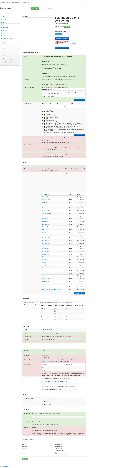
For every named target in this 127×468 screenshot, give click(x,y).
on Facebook (45, 286)
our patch (44, 259)
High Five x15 (45, 243)
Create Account (46, 199)
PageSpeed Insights (7, 38)
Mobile (4, 33)
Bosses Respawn (46, 248)
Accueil (60, 2)
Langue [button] (82, 2)
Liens (3, 22)
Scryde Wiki (45, 246)
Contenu (4, 19)
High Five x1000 (46, 240)
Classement (66, 2)
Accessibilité (59, 448)
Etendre (82, 100)
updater (44, 262)
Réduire (77, 100)
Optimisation (5, 36)
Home (43, 207)
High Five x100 (45, 237)
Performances (59, 446)
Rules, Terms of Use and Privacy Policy (51, 289)
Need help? (45, 227)
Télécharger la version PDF (62, 38)
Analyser (34, 8)
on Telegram (45, 284)
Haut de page (5, 16)
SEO (57, 452)
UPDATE (67, 27)
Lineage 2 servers (46, 210)
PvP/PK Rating (45, 251)
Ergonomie (5, 27)
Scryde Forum (45, 276)
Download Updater (46, 267)
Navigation (5, 43)
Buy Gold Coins (46, 224)
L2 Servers (44, 232)
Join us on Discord (46, 213)
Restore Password (46, 221)
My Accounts (45, 218)
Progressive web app (61, 454)
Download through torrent (48, 257)
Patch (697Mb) (45, 265)
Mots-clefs (5, 25)
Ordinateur (25, 446)
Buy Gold (44, 202)
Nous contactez (74, 2)
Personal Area (45, 216)
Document (4, 30)
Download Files (45, 197)
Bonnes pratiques (60, 450)
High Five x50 (45, 235)
